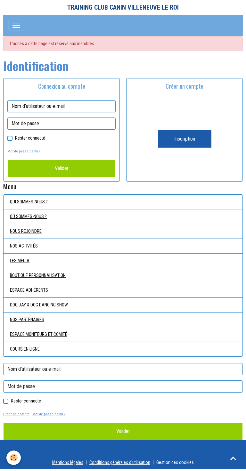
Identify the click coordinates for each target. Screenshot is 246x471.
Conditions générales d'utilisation (119, 462)
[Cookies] (13, 458)
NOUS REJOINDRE (26, 231)
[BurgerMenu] (16, 25)
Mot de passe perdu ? (23, 151)
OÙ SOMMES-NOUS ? (28, 216)
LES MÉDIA (19, 260)
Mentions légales (67, 462)
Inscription (184, 139)
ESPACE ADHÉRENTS (29, 290)
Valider (62, 168)
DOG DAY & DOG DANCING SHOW (39, 304)
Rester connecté (30, 138)
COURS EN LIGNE (25, 349)
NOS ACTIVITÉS (24, 245)
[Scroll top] (233, 458)
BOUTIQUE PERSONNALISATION (38, 275)
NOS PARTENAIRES (27, 319)
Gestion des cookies (175, 462)
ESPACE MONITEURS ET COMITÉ (38, 334)
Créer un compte (16, 414)
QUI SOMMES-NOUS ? (29, 201)
